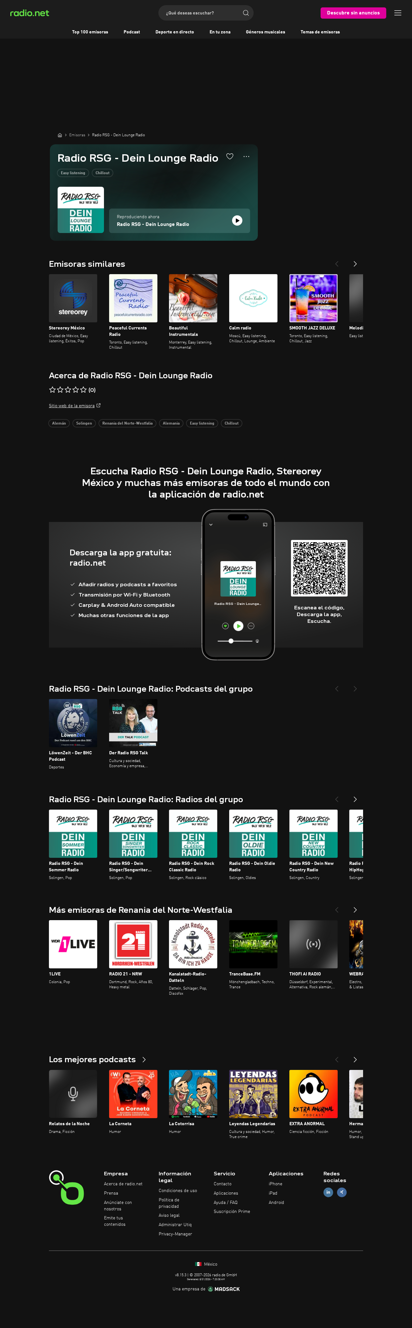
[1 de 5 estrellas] (52, 390)
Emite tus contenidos (115, 1221)
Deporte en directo (174, 32)
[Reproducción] (237, 220)
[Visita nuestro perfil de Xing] (341, 1192)
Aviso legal (169, 1215)
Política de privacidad (169, 1203)
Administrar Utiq (175, 1225)
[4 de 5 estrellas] (76, 390)
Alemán (59, 424)
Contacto (222, 1184)
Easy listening (73, 173)
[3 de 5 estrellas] (68, 390)
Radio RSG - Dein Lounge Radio (153, 224)
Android (276, 1202)
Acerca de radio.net (123, 1184)
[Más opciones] (246, 156)
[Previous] (336, 261)
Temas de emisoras (320, 32)
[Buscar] (246, 13)
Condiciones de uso (178, 1191)
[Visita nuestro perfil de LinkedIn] (328, 1192)
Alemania (171, 424)
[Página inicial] (59, 135)
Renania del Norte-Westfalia (127, 424)
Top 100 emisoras (90, 32)
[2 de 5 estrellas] (60, 390)
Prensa (111, 1193)
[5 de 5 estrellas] (83, 390)
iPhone (275, 1184)
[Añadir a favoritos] (230, 156)
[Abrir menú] (398, 13)
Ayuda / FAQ (226, 1202)
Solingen (84, 424)
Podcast (132, 32)
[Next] (355, 261)
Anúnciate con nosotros (118, 1205)
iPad (273, 1193)
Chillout (102, 173)
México (210, 1264)
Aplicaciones (226, 1193)
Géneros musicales (265, 32)
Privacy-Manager (175, 1234)
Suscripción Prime (232, 1211)
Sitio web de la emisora (72, 406)
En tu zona (220, 32)
